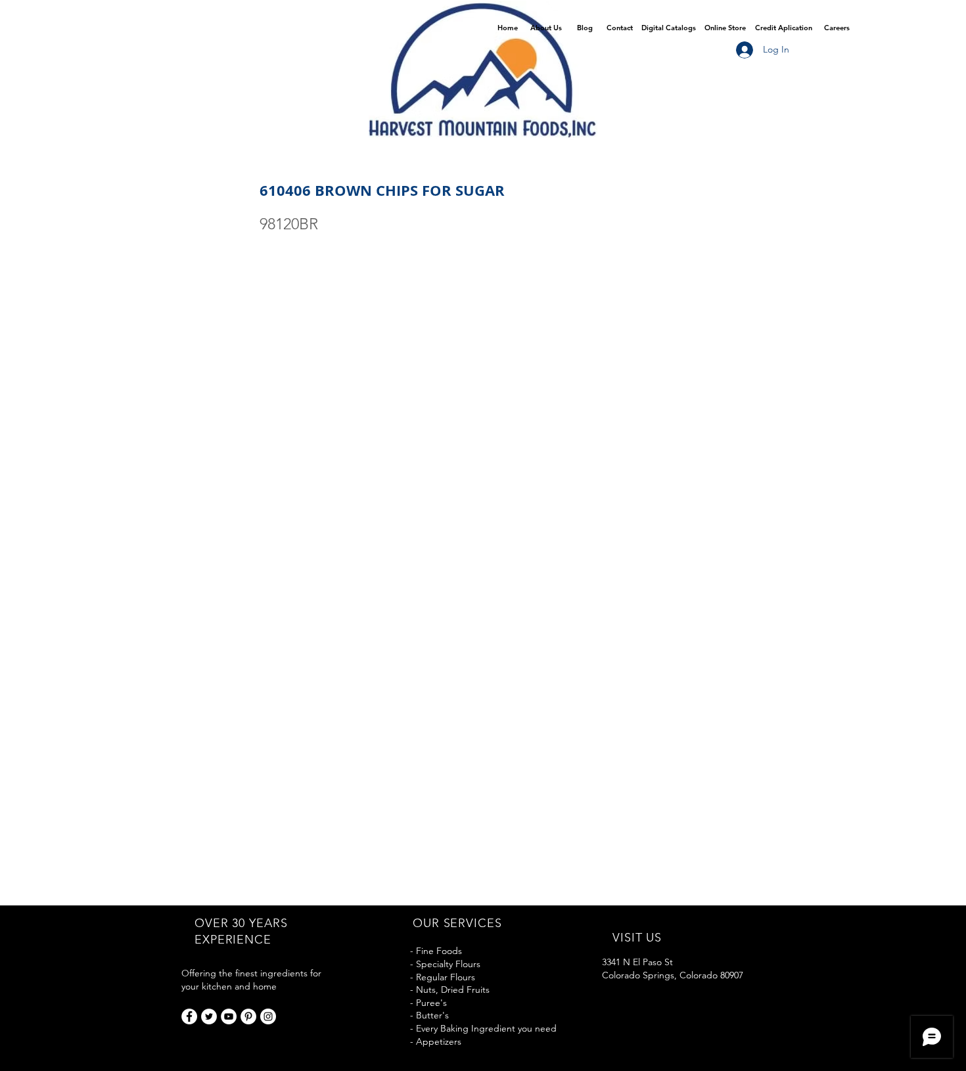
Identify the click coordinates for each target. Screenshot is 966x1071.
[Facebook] (189, 1016)
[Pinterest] (248, 1016)
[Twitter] (209, 1016)
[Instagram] (268, 1016)
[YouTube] (229, 1016)
